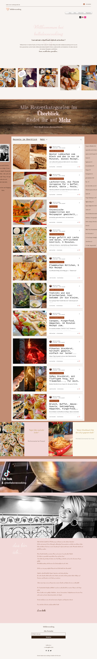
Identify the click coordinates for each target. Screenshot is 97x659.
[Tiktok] (80, 17)
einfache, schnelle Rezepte (56, 151)
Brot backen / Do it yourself (56, 345)
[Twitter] (51, 650)
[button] (81, 139)
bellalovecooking (15, 9)
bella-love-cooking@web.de (13, 4)
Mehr (42, 139)
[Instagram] (85, 17)
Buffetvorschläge (54, 401)
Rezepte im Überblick (25, 139)
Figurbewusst (53, 206)
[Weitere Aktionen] (80, 147)
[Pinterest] (83, 17)
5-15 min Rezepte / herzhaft (56, 234)
